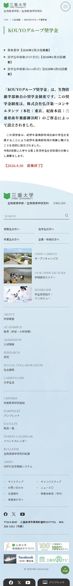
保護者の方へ (16, 499)
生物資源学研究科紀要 (17, 451)
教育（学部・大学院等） (18, 329)
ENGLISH (60, 203)
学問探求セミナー (50, 275)
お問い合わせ (16, 487)
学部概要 (9, 317)
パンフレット (12, 413)
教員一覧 (11, 426)
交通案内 (13, 493)
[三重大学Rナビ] (53, 562)
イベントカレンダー (18, 439)
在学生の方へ (46, 229)
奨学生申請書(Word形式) (24, 69)
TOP (6, 19)
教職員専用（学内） (52, 493)
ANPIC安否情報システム (18, 464)
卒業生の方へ (11, 239)
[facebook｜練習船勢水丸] (20, 562)
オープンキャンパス (46, 256)
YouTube (27, 583)
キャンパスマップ (51, 481)
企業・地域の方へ (48, 239)
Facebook (11, 583)
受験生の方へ (11, 229)
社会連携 (23, 368)
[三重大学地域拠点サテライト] (20, 550)
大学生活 (14, 380)
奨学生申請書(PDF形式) (23, 57)
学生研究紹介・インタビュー (44, 294)
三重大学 (18, 196)
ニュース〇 (47, 487)
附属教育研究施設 (14, 401)
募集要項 (13, 50)
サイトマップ (16, 481)
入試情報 (16, 19)
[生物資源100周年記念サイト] (53, 550)
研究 (12, 355)
